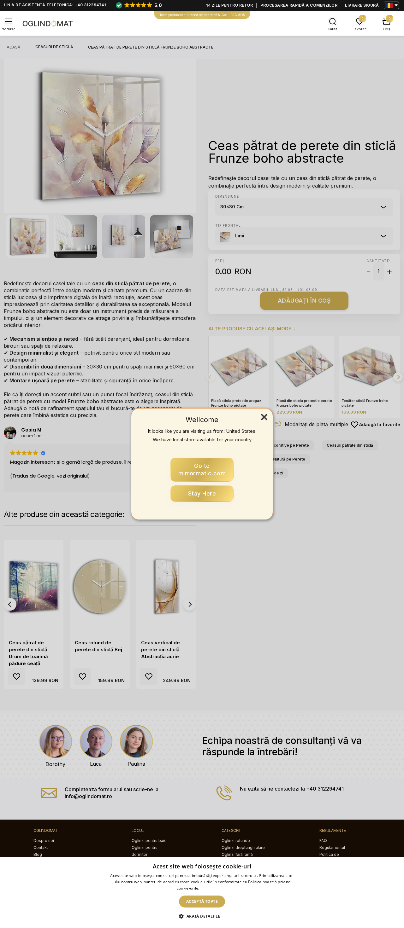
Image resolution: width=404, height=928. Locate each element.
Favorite (360, 29)
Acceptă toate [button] (202, 901)
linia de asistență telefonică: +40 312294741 (55, 5)
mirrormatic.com (202, 469)
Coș (386, 29)
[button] (202, 916)
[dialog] (202, 892)
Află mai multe (213, 888)
